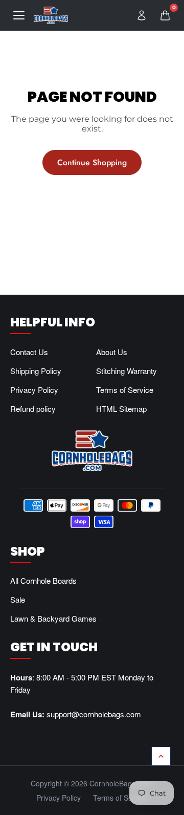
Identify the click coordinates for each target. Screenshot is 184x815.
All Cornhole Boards (43, 580)
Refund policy (33, 408)
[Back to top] (161, 756)
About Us (111, 351)
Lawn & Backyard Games (53, 618)
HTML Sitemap (121, 408)
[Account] (141, 15)
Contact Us (29, 351)
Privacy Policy (34, 389)
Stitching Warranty (126, 370)
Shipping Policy (35, 370)
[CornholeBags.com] (51, 15)
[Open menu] (19, 15)
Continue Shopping (92, 162)
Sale (17, 599)
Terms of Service (124, 389)
